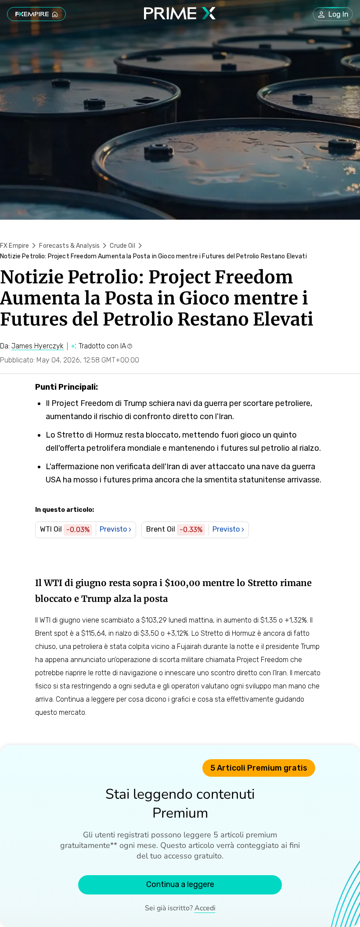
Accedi (205, 908)
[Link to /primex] (180, 17)
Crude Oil (122, 246)
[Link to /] (36, 14)
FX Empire (14, 246)
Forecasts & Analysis (69, 246)
